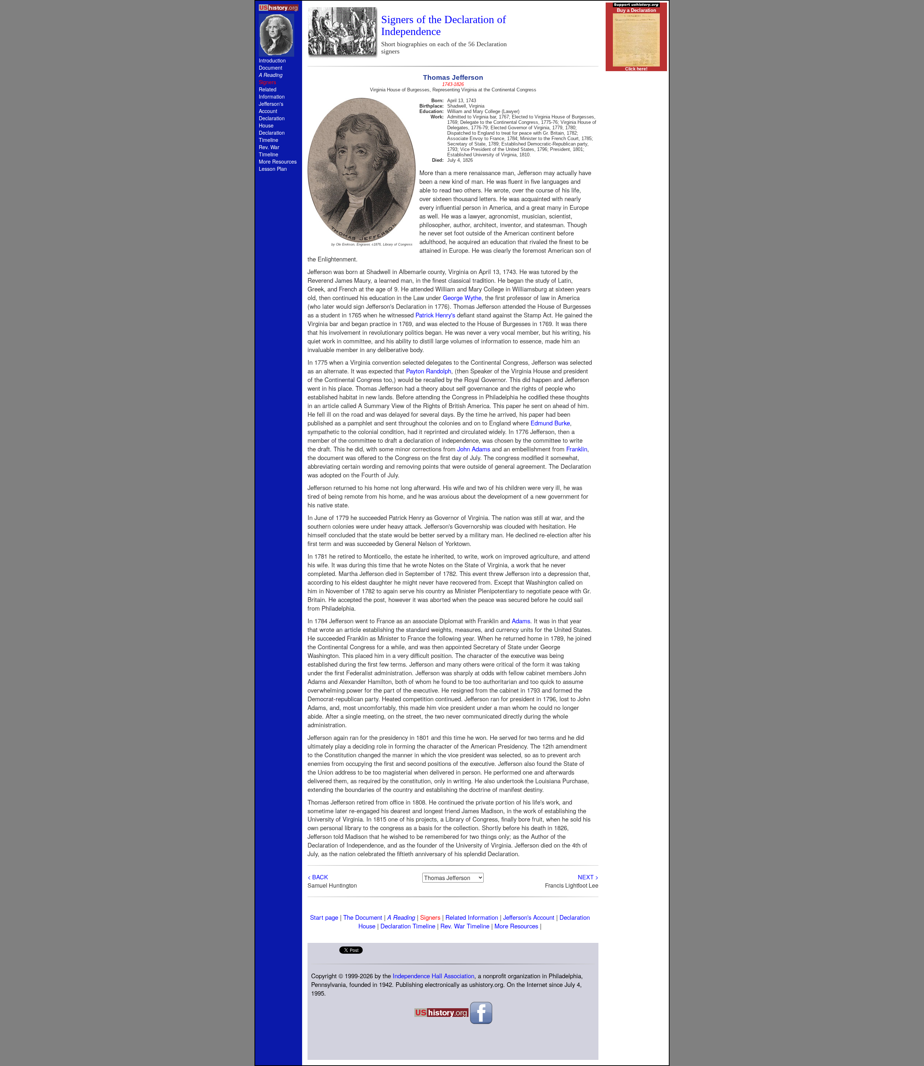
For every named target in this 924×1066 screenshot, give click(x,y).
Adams (521, 620)
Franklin (576, 449)
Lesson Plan (273, 168)
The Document (362, 917)
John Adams (473, 449)
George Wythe (462, 297)
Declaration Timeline (272, 136)
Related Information (272, 93)
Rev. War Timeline (269, 150)
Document (270, 67)
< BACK (318, 877)
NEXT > (588, 877)
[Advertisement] (278, 300)
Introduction (272, 60)
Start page (324, 917)
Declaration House (272, 121)
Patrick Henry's (435, 315)
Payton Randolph (428, 371)
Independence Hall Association (433, 975)
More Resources (278, 161)
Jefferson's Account (271, 107)
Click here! (636, 69)
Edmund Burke (550, 423)
